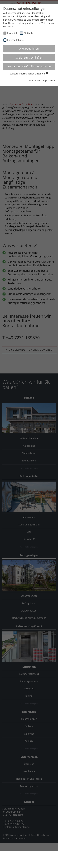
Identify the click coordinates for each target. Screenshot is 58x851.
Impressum (49, 80)
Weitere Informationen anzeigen (28, 73)
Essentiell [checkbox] (12, 33)
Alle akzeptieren (29, 48)
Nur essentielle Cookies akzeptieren (29, 66)
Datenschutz (33, 80)
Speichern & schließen (29, 57)
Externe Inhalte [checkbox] (15, 39)
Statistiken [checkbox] (29, 33)
